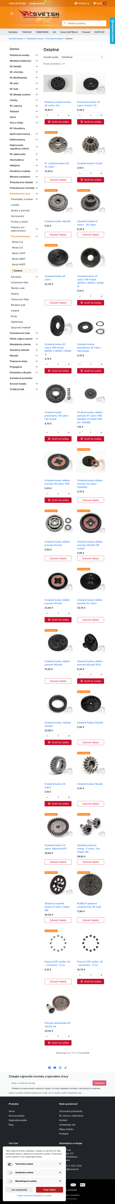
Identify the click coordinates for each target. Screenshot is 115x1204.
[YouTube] (54, 1067)
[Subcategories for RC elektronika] (36, 154)
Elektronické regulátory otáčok (19, 147)
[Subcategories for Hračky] (36, 100)
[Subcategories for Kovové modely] (36, 383)
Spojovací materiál (21, 327)
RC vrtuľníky (16, 72)
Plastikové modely (19, 55)
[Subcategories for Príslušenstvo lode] (36, 333)
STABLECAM (17, 389)
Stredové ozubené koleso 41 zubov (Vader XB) (57, 907)
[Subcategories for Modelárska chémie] (36, 344)
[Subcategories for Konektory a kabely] (36, 171)
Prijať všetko (49, 1190)
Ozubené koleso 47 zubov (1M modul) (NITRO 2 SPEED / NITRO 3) (90, 281)
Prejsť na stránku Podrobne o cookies (34, 1195)
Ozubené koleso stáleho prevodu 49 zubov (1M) (57, 482)
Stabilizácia (17, 321)
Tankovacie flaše (20, 299)
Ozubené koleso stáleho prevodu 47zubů (57, 601)
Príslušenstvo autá (20, 193)
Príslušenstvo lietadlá (21, 182)
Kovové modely (18, 383)
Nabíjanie (15, 165)
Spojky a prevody (20, 210)
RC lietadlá (15, 66)
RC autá (14, 83)
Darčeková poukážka (21, 378)
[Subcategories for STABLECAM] (36, 389)
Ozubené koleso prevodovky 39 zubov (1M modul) (56, 415)
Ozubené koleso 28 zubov (55, 785)
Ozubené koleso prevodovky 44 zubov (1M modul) (89, 347)
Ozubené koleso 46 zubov (55, 278)
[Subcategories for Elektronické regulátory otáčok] (36, 147)
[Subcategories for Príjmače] (36, 111)
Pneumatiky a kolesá (22, 199)
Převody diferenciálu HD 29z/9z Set (58, 1025)
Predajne (63, 1133)
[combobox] (84, 23)
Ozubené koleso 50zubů (90, 722)
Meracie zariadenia (20, 176)
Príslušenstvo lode (20, 333)
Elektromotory (17, 139)
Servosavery (17, 216)
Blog (11, 1124)
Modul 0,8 (17, 247)
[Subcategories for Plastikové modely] (36, 55)
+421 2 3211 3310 (72, 1165)
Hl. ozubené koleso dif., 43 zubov (57, 165)
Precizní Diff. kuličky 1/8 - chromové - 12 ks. (57, 963)
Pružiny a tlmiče (19, 221)
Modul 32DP (18, 253)
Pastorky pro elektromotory (18, 229)
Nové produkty (17, 1115)
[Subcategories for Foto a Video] (36, 122)
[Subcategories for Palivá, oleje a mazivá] (36, 338)
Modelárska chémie (20, 344)
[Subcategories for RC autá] (36, 83)
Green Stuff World (69, 32)
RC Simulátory (17, 128)
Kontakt (63, 1120)
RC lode (14, 88)
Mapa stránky (66, 1129)
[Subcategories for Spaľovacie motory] (36, 134)
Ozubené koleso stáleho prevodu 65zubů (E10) (90, 663)
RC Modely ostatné (20, 94)
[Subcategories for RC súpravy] (36, 106)
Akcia (12, 1111)
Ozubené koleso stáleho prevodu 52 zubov (90, 601)
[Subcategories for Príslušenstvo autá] (36, 193)
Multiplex (13, 32)
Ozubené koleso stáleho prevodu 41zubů (57, 543)
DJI (54, 32)
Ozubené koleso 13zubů (90, 163)
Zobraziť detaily (58, 179)
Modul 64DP (18, 264)
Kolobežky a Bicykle (20, 372)
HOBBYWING (42, 32)
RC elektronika (17, 154)
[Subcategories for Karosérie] (36, 277)
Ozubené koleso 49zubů (57, 221)
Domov (14, 49)
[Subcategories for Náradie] (36, 355)
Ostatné (18, 270)
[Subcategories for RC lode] (36, 89)
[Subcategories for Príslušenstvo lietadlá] (36, 182)
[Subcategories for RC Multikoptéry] (36, 77)
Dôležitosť (67, 57)
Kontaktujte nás (67, 1124)
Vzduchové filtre (19, 282)
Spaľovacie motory (20, 133)
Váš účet (13, 1143)
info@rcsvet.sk (37, 3)
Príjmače (14, 111)
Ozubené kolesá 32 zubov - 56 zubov (87, 223)
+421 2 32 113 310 (17, 3)
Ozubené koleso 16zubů (90, 783)
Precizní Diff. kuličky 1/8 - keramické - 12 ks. (90, 963)
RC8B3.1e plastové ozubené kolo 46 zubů (89, 905)
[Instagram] (60, 1067)
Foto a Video (16, 122)
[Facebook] (49, 1067)
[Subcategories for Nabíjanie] (36, 165)
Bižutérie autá (18, 305)
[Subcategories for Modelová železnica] (36, 61)
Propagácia (16, 366)
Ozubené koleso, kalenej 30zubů (58, 724)
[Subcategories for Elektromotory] (36, 139)
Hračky (13, 100)
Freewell (86, 32)
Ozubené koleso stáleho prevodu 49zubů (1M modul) (90, 545)
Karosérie (16, 276)
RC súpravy (16, 105)
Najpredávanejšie (18, 1120)
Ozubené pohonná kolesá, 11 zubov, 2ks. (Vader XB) (88, 848)
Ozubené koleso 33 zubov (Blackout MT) (56, 847)
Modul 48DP (18, 258)
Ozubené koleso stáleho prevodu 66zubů (57, 663)
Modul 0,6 (17, 242)
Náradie (14, 355)
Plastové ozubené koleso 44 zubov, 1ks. (58, 104)
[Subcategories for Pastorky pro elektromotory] (36, 229)
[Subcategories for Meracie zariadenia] (36, 176)
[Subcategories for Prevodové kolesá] (36, 236)
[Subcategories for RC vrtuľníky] (36, 72)
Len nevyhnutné (19, 1190)
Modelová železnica (20, 60)
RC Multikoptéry (18, 77)
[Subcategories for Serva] (36, 117)
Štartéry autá (17, 288)
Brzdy (14, 316)
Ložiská (15, 204)
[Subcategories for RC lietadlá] (36, 66)
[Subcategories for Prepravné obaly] (36, 361)
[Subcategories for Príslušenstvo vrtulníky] (36, 188)
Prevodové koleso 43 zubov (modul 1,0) (88, 104)
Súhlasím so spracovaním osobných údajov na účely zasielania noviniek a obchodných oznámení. (56, 1088)
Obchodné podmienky (71, 1111)
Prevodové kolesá (20, 236)
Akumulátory (17, 159)
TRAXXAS (27, 32)
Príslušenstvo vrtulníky (22, 188)
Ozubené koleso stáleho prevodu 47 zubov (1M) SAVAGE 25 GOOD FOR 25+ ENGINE (90, 417)
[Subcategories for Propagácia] (36, 367)
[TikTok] (65, 1067)
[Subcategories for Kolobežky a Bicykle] (36, 372)
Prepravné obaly (18, 361)
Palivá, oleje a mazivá (21, 338)
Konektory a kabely (20, 171)
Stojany (15, 293)
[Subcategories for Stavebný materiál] (36, 350)
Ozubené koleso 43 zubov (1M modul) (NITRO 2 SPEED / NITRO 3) (58, 349)
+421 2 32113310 (69, 1190)
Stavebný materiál (19, 350)
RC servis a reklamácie (71, 1115)
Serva (13, 117)
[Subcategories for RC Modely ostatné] (36, 94)
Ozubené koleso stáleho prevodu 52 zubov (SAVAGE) (90, 483)
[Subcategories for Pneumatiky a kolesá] (36, 199)
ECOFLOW (99, 32)
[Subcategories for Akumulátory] (36, 160)
